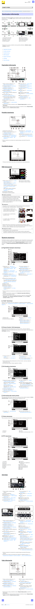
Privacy (4, 604)
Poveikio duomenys (7, 51)
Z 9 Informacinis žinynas (7, 11)
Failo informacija (6, 60)
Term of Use (7, 604)
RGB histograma (6, 54)
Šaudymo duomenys (7, 56)
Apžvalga (5, 58)
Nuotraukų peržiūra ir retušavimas (17, 11)
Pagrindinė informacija (7, 49)
